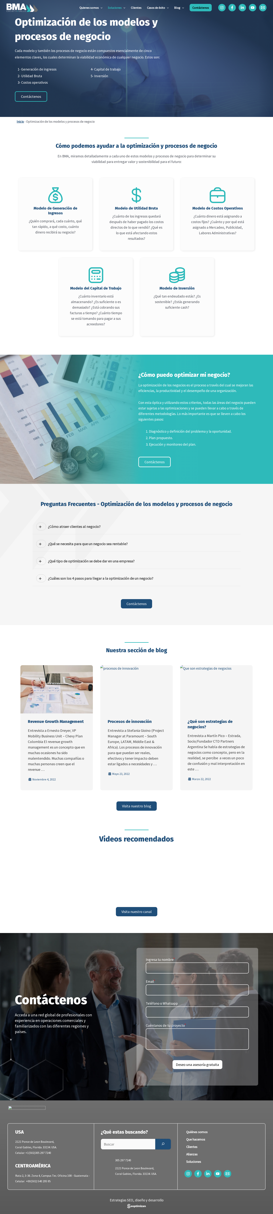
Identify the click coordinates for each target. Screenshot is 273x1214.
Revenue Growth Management (56, 721)
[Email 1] (262, 7)
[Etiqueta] (173, 1074)
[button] (101, 7)
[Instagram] (222, 7)
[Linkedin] (242, 7)
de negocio (177, 156)
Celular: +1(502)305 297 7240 (33, 1153)
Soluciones (193, 1161)
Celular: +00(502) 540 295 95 (33, 1181)
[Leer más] (57, 689)
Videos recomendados (136, 839)
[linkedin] (208, 1173)
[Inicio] (22, 7)
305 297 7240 (123, 1160)
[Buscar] (163, 1144)
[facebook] (198, 1173)
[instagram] (188, 1173)
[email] (227, 1173)
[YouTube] (252, 7)
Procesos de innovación (130, 721)
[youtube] (217, 1173)
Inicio (20, 122)
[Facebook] (232, 7)
